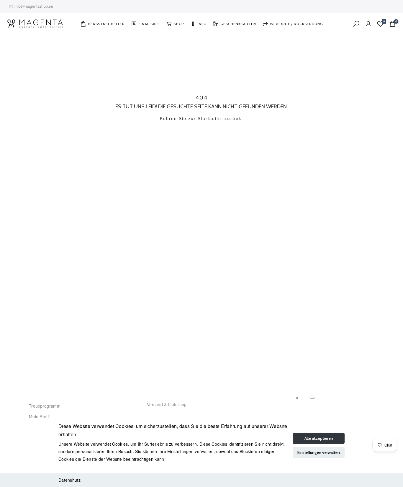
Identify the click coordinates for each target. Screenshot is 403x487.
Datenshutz (69, 480)
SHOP (179, 24)
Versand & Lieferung (167, 404)
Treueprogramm (44, 406)
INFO (202, 24)
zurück (233, 118)
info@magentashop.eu (33, 6)
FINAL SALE (149, 24)
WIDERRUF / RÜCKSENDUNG (296, 24)
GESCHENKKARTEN (238, 24)
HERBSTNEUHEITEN (106, 24)
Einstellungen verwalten (318, 452)
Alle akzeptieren (318, 438)
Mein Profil (39, 416)
